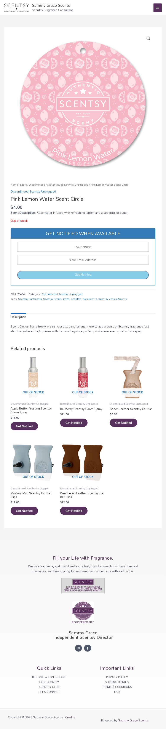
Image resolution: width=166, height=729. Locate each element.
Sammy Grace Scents (51, 5)
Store (23, 184)
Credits (70, 717)
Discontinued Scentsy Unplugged (67, 184)
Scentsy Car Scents (30, 298)
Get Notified (83, 274)
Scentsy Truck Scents (84, 298)
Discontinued (37, 184)
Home (14, 184)
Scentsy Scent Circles (56, 298)
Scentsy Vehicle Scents (112, 298)
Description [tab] (18, 317)
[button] (148, 38)
